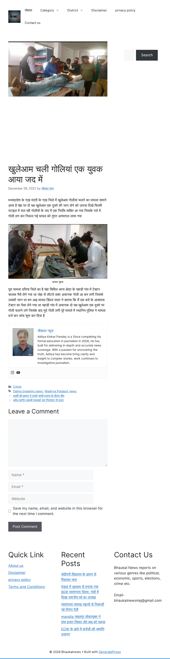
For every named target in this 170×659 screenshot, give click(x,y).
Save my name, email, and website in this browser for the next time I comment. (58, 511)
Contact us (32, 23)
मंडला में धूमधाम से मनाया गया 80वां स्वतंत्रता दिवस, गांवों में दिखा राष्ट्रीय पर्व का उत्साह (80, 592)
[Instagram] (12, 373)
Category (47, 10)
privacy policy (125, 10)
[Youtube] (18, 373)
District (72, 10)
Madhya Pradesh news (61, 391)
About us (15, 566)
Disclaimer (99, 10)
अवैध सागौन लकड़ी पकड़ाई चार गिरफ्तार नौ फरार (38, 400)
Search (147, 55)
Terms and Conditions (26, 587)
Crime (17, 386)
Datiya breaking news (28, 391)
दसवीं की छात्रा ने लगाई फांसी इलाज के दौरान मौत (38, 395)
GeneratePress (110, 652)
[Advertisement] (57, 133)
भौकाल (28, 10)
